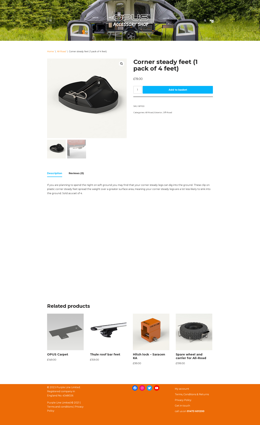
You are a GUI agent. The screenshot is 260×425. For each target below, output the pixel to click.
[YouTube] (156, 388)
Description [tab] (54, 173)
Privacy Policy (183, 400)
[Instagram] (142, 388)
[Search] (205, 20)
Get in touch (182, 405)
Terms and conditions (60, 406)
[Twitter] (149, 388)
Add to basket (178, 89)
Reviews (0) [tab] (76, 173)
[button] (121, 63)
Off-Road (167, 112)
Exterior (158, 112)
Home (50, 51)
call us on (189, 411)
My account (182, 388)
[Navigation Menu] (50, 20)
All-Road (61, 51)
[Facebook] (135, 388)
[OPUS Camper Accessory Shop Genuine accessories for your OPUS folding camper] (130, 20)
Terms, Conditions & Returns (192, 394)
